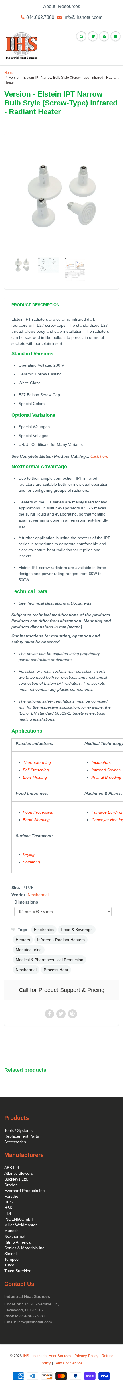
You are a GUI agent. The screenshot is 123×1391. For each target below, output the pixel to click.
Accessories (15, 1142)
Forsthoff (12, 1196)
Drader (10, 1185)
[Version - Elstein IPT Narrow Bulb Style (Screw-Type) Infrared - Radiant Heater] (61, 196)
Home (9, 73)
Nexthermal (38, 894)
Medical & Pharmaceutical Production (49, 959)
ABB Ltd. (12, 1167)
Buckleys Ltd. (16, 1179)
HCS (8, 1202)
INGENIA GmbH (18, 1219)
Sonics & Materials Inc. (24, 1248)
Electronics (44, 929)
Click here (99, 456)
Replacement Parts (21, 1136)
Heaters (23, 939)
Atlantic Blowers (18, 1173)
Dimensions (26, 902)
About (49, 6)
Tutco (9, 1265)
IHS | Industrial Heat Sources (47, 1356)
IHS (7, 1213)
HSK (8, 1207)
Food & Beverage (77, 929)
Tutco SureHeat (18, 1270)
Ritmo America (17, 1242)
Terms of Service (68, 1363)
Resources (69, 6)
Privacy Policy (86, 1356)
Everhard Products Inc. (25, 1190)
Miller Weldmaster (20, 1225)
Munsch (11, 1230)
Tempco (11, 1259)
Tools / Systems (18, 1130)
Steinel (10, 1253)
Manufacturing (29, 949)
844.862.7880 (40, 17)
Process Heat (56, 969)
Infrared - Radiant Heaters (61, 939)
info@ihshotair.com (83, 17)
